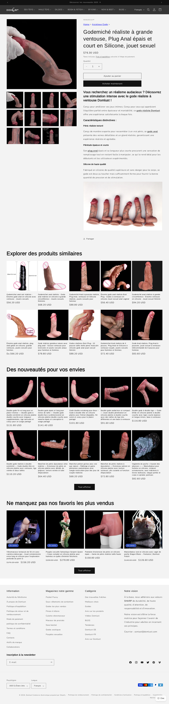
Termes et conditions (16, 628)
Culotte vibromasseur (55, 616)
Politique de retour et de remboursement (18, 613)
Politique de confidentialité (101, 695)
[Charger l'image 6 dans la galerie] (32, 118)
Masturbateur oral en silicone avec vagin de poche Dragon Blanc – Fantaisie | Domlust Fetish (142, 554)
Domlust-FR (90, 634)
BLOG (87, 620)
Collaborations (13, 647)
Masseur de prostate (55, 620)
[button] (148, 10)
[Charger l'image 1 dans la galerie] (15, 100)
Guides (88, 606)
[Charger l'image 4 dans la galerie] (68, 100)
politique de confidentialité (18, 624)
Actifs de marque (14, 642)
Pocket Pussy (52, 597)
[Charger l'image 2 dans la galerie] (32, 100)
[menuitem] (29, 9)
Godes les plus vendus (56, 606)
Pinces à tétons (53, 611)
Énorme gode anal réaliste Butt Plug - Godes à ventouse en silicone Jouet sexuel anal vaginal (115, 296)
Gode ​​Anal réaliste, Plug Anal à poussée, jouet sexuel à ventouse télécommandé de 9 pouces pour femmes (146, 346)
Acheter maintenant (112, 83)
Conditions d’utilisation (123, 695)
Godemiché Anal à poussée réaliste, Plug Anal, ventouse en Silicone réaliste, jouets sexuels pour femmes (84, 297)
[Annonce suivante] (161, 2)
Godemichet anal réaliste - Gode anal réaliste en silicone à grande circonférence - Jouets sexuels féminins (52, 297)
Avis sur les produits (94, 611)
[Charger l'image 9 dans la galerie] (15, 136)
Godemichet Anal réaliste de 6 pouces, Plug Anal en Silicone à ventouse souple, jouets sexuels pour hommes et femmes (114, 346)
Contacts (11, 637)
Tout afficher (84, 487)
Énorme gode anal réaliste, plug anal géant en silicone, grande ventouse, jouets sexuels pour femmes (20, 346)
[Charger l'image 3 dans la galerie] (50, 100)
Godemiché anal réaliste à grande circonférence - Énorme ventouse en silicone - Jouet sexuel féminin (146, 296)
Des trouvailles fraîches (95, 597)
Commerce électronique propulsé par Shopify (48, 695)
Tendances (89, 625)
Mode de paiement (15, 619)
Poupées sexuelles (54, 634)
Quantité (86, 61)
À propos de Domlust (16, 602)
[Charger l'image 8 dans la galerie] (68, 118)
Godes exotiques (53, 630)
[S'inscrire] (51, 662)
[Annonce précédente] (7, 2)
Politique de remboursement (78, 695)
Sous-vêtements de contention (59, 602)
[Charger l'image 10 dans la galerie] (32, 136)
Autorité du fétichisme (17, 597)
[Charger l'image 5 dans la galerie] (15, 118)
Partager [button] (90, 239)
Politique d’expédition (142, 695)
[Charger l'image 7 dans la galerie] (50, 118)
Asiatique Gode (100, 24)
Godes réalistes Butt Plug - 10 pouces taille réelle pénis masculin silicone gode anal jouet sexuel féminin (83, 346)
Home (86, 24)
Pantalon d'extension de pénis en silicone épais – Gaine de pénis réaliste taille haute (103, 553)
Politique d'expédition (16, 606)
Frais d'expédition (103, 57)
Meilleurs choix (91, 602)
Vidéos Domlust (92, 616)
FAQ (9, 633)
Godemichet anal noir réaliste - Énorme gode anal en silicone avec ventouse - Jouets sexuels (21, 296)
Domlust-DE (90, 630)
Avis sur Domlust (93, 639)
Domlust (29, 695)
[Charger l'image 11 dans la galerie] (50, 136)
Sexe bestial (51, 625)
